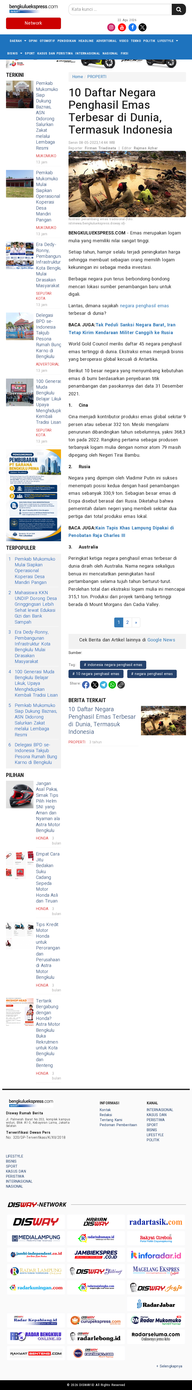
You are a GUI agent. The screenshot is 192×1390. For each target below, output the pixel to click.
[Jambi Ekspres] (96, 1254)
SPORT (30, 53)
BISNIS (12, 53)
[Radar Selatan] (96, 1353)
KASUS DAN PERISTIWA (55, 53)
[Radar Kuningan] (36, 1287)
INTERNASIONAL (87, 53)
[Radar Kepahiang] (36, 1320)
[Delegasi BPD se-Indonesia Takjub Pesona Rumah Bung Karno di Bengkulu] (20, 326)
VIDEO (123, 41)
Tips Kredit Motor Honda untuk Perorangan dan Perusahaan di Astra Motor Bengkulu (48, 951)
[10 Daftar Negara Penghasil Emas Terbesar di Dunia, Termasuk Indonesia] (163, 720)
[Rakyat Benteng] (36, 1353)
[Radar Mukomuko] (156, 1320)
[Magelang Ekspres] (156, 1271)
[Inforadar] (156, 1254)
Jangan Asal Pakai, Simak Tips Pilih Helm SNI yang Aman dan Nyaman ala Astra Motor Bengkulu (48, 807)
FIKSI (124, 53)
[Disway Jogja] (156, 1287)
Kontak (105, 1110)
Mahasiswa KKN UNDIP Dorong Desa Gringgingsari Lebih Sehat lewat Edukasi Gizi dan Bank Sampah (32, 607)
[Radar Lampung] (36, 1271)
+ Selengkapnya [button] (169, 1366)
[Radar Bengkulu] (36, 1336)
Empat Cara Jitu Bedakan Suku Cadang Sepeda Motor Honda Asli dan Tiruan (48, 877)
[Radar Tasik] (156, 1221)
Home (77, 77)
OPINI (33, 41)
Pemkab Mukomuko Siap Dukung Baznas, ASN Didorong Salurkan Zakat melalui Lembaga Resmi (47, 115)
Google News (161, 640)
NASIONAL (110, 53)
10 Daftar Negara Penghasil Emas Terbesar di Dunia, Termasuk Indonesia (102, 720)
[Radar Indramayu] (96, 1238)
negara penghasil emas (144, 306)
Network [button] (33, 23)
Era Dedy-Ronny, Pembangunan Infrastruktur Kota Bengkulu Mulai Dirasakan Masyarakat (50, 265)
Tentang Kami (111, 1120)
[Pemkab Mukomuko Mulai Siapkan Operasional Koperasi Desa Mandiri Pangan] (20, 184)
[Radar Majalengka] (96, 1287)
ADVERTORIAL (106, 41)
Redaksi (106, 1115)
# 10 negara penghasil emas (96, 674)
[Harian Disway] (96, 1221)
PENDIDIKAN (67, 41)
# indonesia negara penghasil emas (113, 665)
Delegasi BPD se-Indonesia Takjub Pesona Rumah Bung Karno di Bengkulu (49, 336)
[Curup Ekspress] (96, 1320)
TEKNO (136, 41)
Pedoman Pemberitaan (118, 1125)
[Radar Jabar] (156, 1303)
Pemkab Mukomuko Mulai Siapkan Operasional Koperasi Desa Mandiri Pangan (48, 196)
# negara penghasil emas (152, 674)
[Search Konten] (179, 9)
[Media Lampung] (36, 1238)
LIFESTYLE (166, 41)
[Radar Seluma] (156, 1336)
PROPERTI (97, 77)
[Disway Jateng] (96, 1271)
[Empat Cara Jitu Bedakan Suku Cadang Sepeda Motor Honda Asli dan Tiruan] (20, 865)
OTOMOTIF (47, 41)
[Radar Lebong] (96, 1336)
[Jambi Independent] (36, 1254)
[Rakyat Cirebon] (156, 1238)
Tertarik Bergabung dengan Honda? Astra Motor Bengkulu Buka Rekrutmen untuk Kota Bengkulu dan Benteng (48, 1033)
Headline (86, 41)
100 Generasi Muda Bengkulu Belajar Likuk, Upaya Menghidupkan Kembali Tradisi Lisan (51, 402)
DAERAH (16, 41)
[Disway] (36, 1221)
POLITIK (149, 41)
